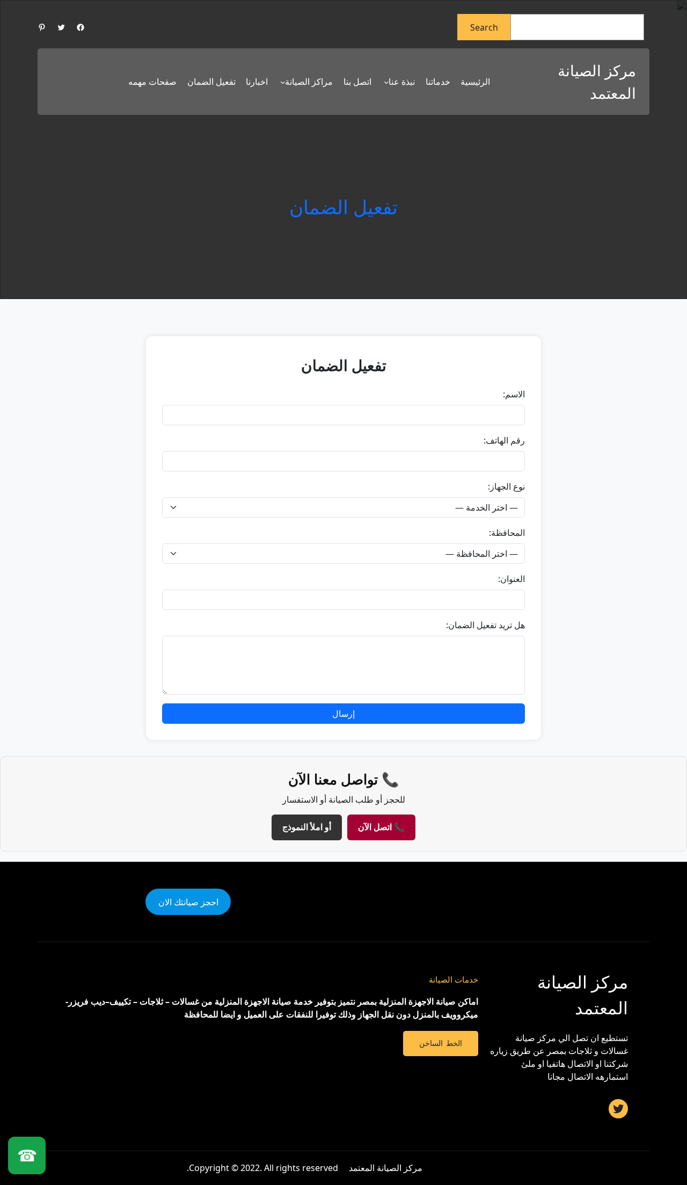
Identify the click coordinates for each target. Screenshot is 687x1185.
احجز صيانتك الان (188, 902)
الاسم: (514, 394)
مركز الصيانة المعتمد (385, 1168)
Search (484, 27)
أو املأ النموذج (306, 827)
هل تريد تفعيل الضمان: (485, 625)
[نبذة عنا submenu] (386, 82)
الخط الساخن (440, 1043)
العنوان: (511, 579)
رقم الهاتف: (504, 440)
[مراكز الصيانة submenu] (283, 82)
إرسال (343, 713)
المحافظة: (507, 533)
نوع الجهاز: (506, 486)
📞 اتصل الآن (381, 827)
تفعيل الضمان (343, 207)
